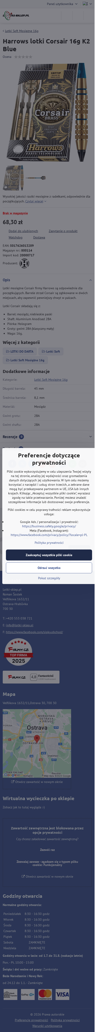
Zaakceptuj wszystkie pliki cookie (49, 555)
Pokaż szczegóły (49, 578)
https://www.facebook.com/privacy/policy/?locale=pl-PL (49, 535)
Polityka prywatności (49, 543)
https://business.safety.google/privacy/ (49, 526)
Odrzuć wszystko (49, 568)
